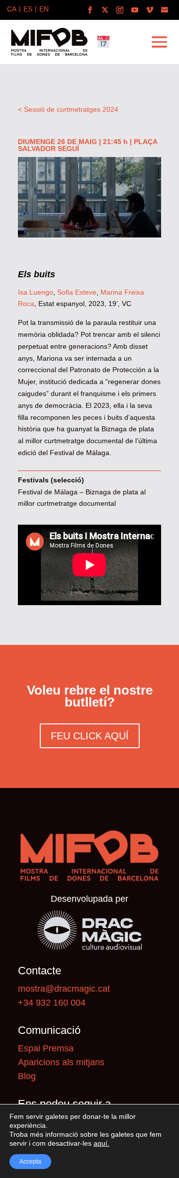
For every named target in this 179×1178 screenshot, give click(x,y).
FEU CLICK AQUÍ (90, 735)
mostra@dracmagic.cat (64, 989)
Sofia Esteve (76, 292)
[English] (44, 9)
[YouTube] (134, 10)
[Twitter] (104, 10)
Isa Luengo (35, 292)
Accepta (30, 1161)
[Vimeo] (149, 10)
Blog (27, 1076)
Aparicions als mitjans (61, 1062)
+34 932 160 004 (52, 1003)
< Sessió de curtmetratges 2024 (68, 109)
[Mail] (164, 10)
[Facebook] (90, 10)
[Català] (11, 9)
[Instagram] (119, 10)
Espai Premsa (46, 1048)
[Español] (27, 9)
